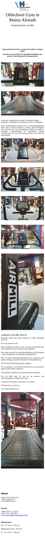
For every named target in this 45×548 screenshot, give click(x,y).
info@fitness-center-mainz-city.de (17, 515)
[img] (22, 6)
